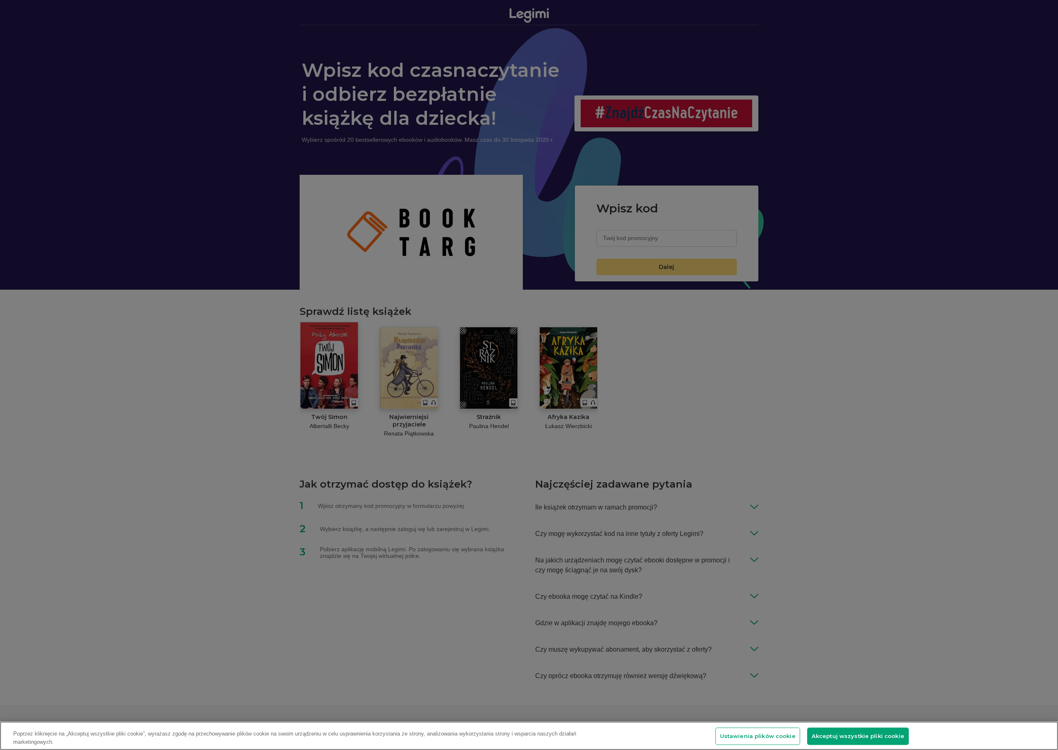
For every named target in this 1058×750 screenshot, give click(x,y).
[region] (529, 735)
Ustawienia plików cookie (758, 736)
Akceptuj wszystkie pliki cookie (858, 736)
